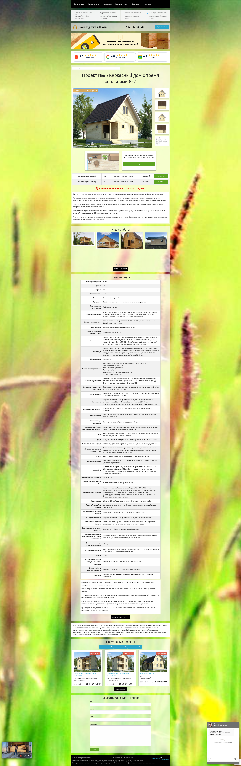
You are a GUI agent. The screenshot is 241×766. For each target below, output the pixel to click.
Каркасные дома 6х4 (106, 647)
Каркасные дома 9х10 (134, 647)
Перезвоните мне (162, 27)
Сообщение (93, 724)
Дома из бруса (79, 4)
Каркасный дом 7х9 (147, 673)
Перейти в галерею (120, 268)
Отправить (94, 749)
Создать (139, 164)
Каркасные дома (94, 4)
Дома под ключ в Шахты (92, 27)
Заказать (161, 176)
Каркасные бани (121, 4)
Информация (134, 4)
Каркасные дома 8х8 (120, 647)
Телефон (92, 709)
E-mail (91, 716)
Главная (75, 68)
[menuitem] (79, 4)
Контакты (147, 4)
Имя (91, 701)
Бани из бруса (107, 4)
